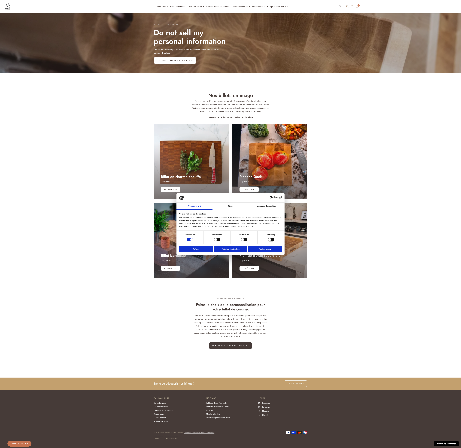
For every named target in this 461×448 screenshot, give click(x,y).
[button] (175, 60)
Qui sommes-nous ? (162, 407)
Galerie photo (159, 414)
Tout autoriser (265, 249)
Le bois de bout (160, 417)
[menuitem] (162, 6)
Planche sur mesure (240, 6)
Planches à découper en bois (217, 6)
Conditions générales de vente (218, 417)
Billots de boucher (177, 6)
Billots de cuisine (195, 6)
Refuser (196, 249)
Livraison (209, 410)
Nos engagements (161, 421)
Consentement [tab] (194, 206)
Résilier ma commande (446, 444)
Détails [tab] (231, 206)
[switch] (217, 239)
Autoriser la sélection (231, 249)
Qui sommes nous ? (278, 6)
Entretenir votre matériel (163, 410)
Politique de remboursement (217, 407)
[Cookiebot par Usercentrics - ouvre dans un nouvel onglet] (271, 198)
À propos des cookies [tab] (266, 206)
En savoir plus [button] (296, 384)
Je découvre (249, 189)
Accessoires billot (259, 6)
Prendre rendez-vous (19, 444)
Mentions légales (213, 414)
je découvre (170, 189)
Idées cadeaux (162, 6)
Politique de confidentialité (216, 403)
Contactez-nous (160, 403)
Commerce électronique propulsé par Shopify (199, 433)
